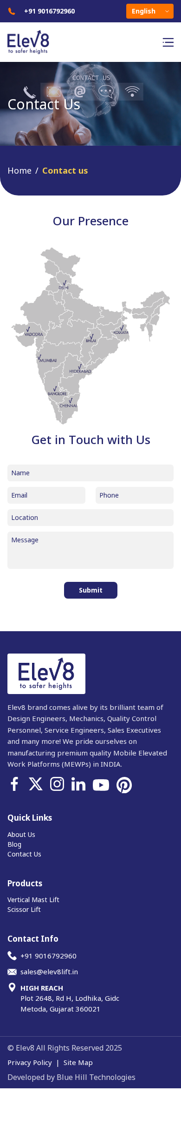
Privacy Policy (29, 1062)
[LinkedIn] (78, 785)
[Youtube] (101, 785)
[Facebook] (14, 785)
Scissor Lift (24, 909)
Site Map (78, 1062)
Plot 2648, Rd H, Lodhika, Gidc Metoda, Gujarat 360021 (69, 998)
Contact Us (24, 854)
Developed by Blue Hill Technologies (71, 1077)
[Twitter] (36, 785)
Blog (14, 844)
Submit (91, 590)
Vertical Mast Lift (33, 899)
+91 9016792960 (49, 11)
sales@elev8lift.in (49, 971)
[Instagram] (57, 785)
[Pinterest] (124, 785)
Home (19, 170)
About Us (21, 834)
